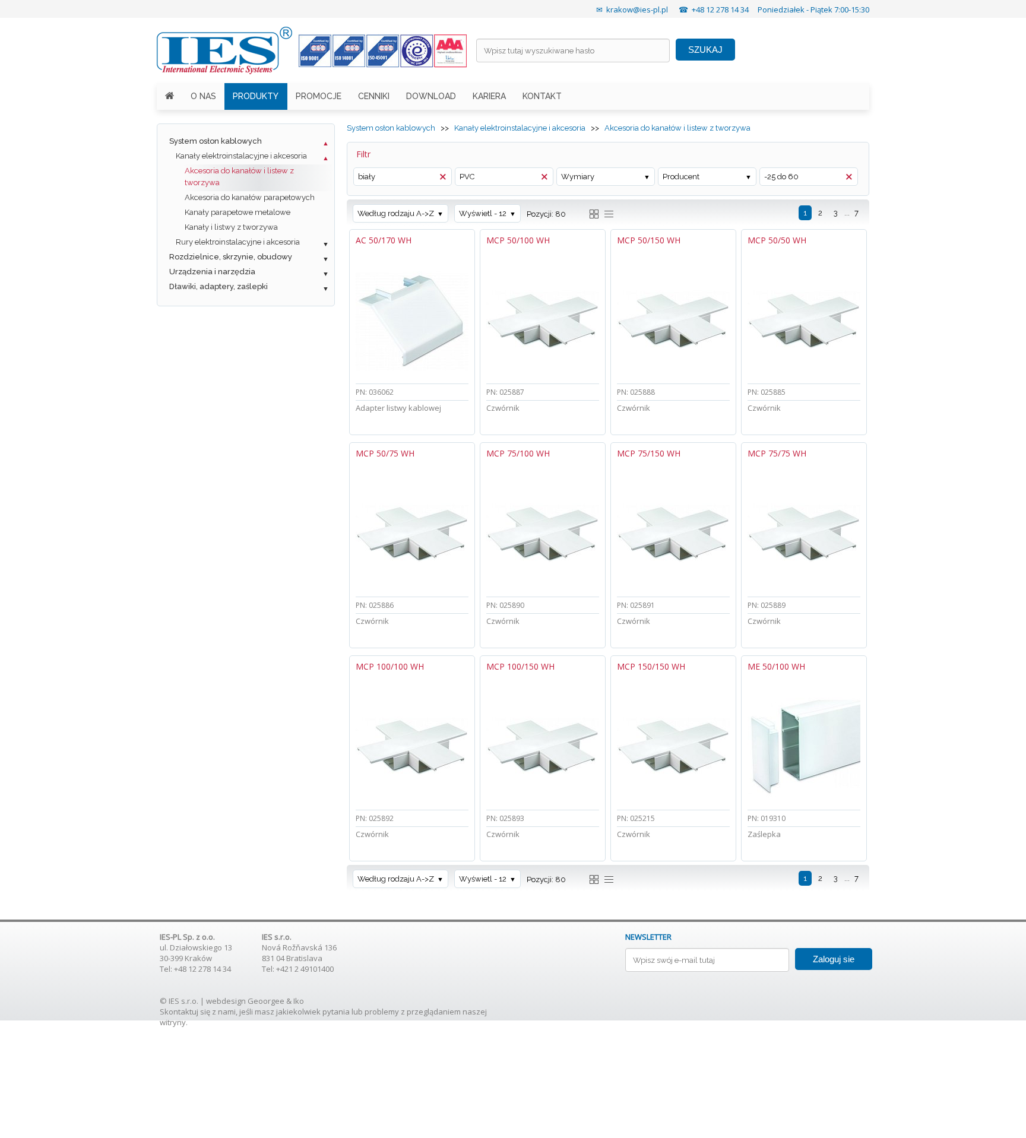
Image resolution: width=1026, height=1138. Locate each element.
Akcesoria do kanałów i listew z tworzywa (239, 176)
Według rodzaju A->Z (395, 213)
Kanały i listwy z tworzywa (231, 227)
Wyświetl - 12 (482, 213)
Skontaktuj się (185, 1011)
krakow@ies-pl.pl (637, 9)
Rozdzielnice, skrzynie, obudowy (230, 256)
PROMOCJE (318, 96)
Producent (681, 176)
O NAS (203, 96)
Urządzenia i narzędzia (212, 271)
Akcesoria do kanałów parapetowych (250, 197)
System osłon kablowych (215, 141)
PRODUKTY (255, 96)
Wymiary (577, 176)
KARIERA (489, 96)
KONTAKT (542, 96)
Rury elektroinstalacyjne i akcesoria (238, 241)
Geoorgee (266, 1001)
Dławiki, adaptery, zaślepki (218, 286)
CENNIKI (374, 96)
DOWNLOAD (431, 96)
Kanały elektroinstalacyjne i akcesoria (241, 155)
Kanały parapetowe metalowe (237, 212)
